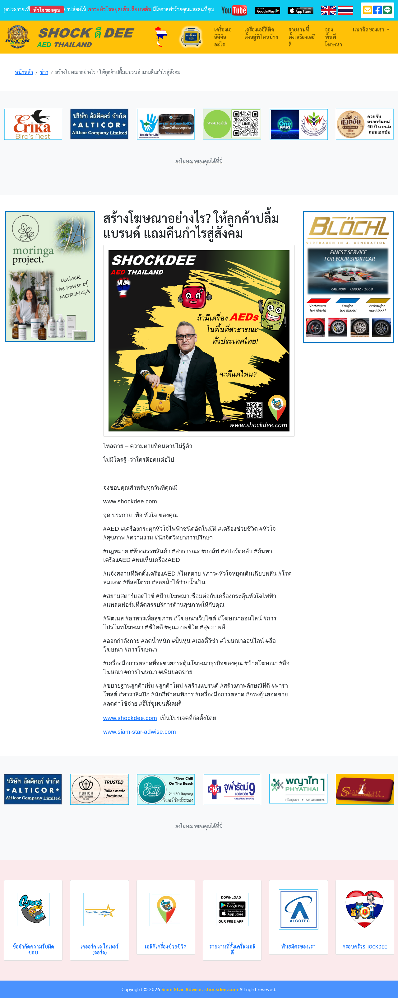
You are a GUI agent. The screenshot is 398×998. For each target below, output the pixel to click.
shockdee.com (221, 989)
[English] (328, 9)
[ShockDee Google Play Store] (267, 10)
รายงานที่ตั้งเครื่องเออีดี (302, 37)
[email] (367, 11)
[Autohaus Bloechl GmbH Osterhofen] (348, 276)
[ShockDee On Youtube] (234, 9)
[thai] (345, 9)
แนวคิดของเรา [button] (369, 29)
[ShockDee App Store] (300, 10)
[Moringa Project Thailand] (50, 275)
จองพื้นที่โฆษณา (333, 37)
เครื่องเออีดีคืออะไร (223, 37)
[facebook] (377, 11)
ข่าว (44, 72)
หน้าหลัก (24, 72)
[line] (387, 11)
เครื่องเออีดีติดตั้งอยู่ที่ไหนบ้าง (261, 33)
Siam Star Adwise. (182, 989)
